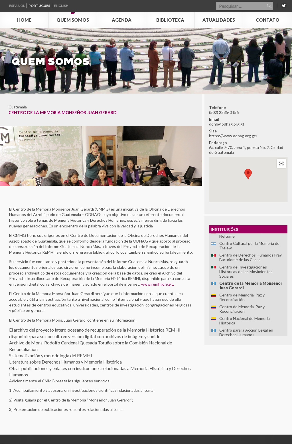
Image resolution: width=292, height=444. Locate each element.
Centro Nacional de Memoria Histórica (244, 320)
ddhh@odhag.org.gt (226, 124)
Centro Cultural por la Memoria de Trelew (249, 245)
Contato (267, 20)
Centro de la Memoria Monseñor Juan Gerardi (250, 285)
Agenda (121, 20)
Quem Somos (72, 20)
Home (24, 20)
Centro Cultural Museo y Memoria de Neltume (252, 234)
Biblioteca (170, 20)
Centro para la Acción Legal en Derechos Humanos (246, 332)
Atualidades (218, 20)
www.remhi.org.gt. (157, 284)
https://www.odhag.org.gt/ (233, 135)
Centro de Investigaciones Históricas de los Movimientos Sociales (246, 271)
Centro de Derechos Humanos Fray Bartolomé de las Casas (250, 257)
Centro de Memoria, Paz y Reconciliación (242, 297)
